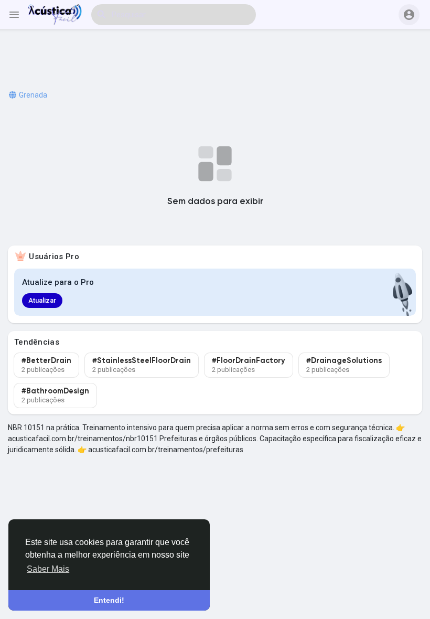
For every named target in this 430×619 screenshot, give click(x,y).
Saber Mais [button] (48, 568)
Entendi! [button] (109, 600)
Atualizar (42, 300)
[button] (409, 14)
